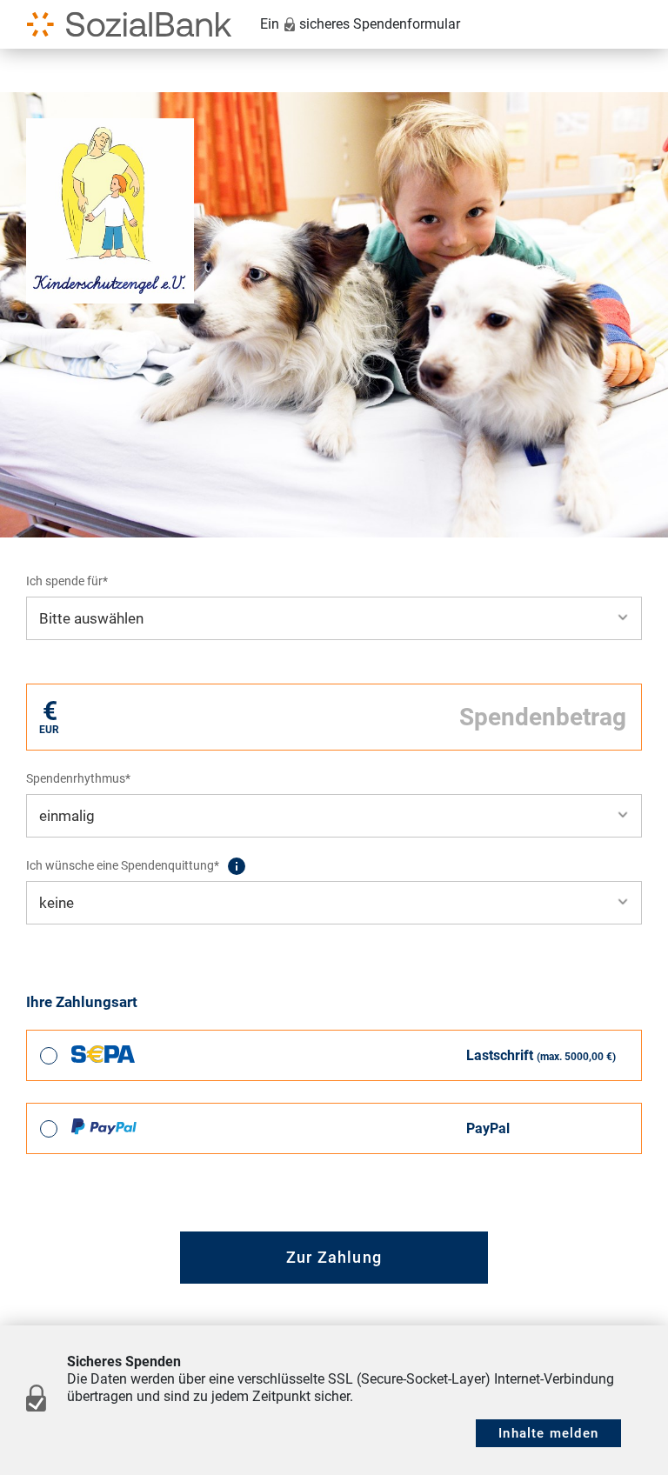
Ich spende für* (67, 581)
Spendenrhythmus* (78, 778)
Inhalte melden (548, 1433)
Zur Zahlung (334, 1257)
